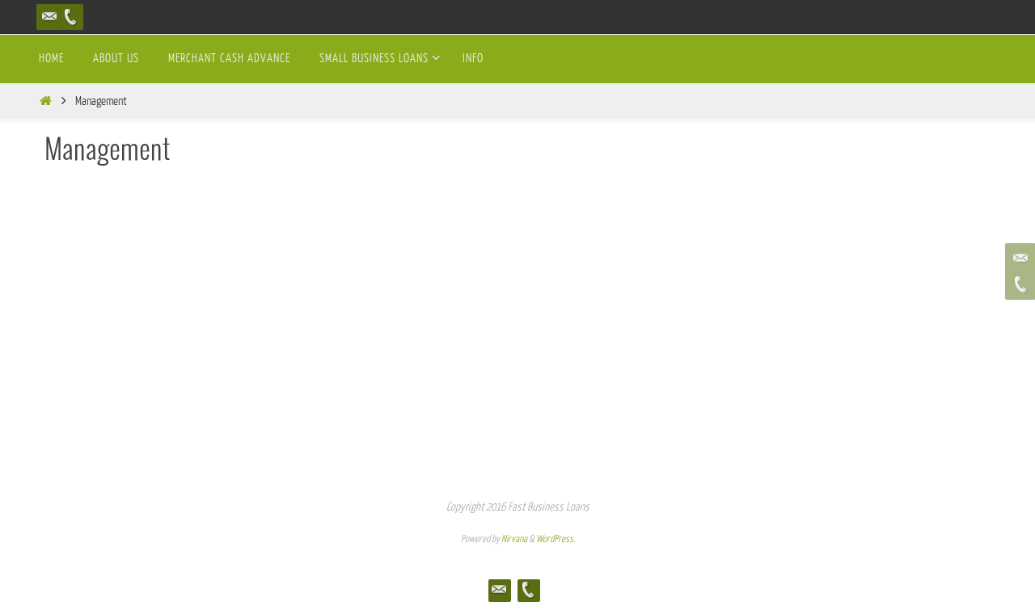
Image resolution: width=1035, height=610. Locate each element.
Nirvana (514, 539)
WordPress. (555, 539)
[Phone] (70, 17)
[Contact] (49, 17)
